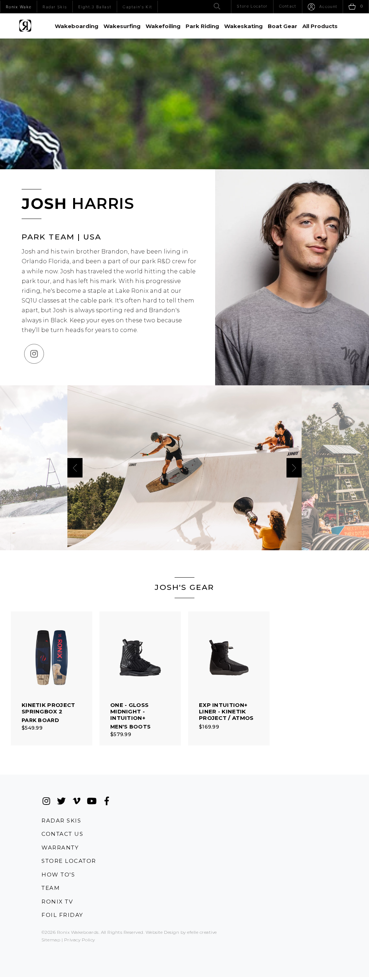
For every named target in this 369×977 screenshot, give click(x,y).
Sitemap (50, 939)
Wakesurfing (122, 26)
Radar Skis (61, 820)
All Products (320, 26)
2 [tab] (182, 540)
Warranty (60, 847)
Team (50, 887)
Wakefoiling (163, 26)
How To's (58, 874)
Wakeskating (243, 26)
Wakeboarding (76, 26)
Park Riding (202, 26)
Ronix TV (57, 901)
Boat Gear (282, 26)
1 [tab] (178, 540)
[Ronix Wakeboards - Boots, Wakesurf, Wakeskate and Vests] (25, 25)
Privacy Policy (79, 939)
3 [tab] (187, 540)
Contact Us (62, 833)
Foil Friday (62, 914)
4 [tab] (191, 540)
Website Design (162, 932)
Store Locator (68, 860)
